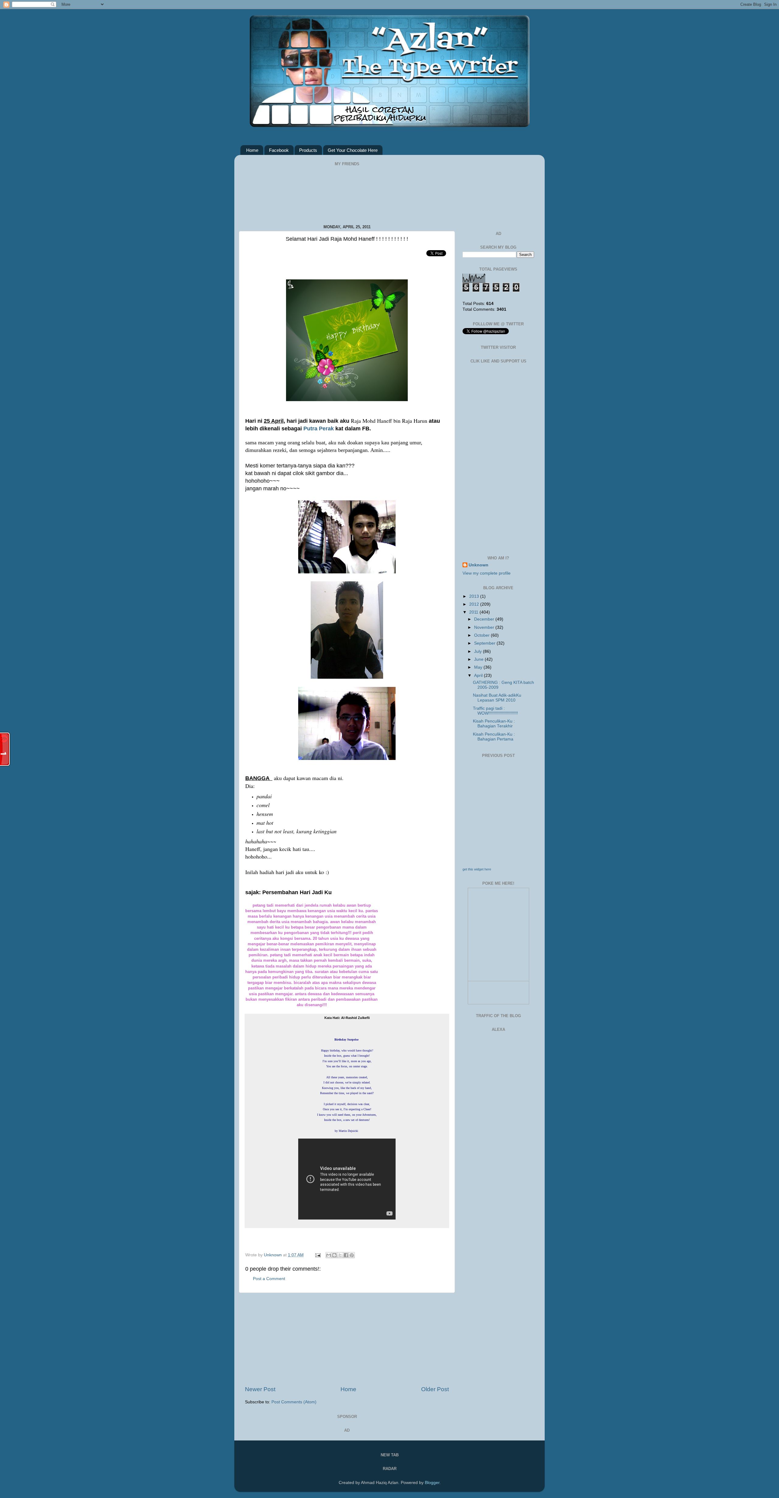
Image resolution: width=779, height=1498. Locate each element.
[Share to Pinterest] (352, 1255)
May (479, 667)
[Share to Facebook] (346, 1255)
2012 (474, 604)
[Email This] (329, 1255)
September (485, 643)
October (482, 635)
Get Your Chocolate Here (353, 150)
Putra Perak (318, 428)
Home (252, 150)
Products (308, 150)
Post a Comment (269, 1278)
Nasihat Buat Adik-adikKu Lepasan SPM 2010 (497, 697)
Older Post (435, 1389)
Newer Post (260, 1389)
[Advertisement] (347, 1339)
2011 (474, 612)
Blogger (432, 1482)
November (484, 627)
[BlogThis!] (334, 1255)
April (479, 675)
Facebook (279, 150)
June (479, 659)
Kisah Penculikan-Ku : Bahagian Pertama (494, 736)
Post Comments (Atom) (293, 1402)
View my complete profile (487, 573)
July (478, 651)
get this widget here (477, 869)
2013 (474, 596)
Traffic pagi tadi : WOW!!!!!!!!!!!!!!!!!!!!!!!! (495, 711)
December (484, 619)
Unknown (273, 1255)
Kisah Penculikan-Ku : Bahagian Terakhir (494, 723)
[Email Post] (317, 1255)
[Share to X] (340, 1255)
